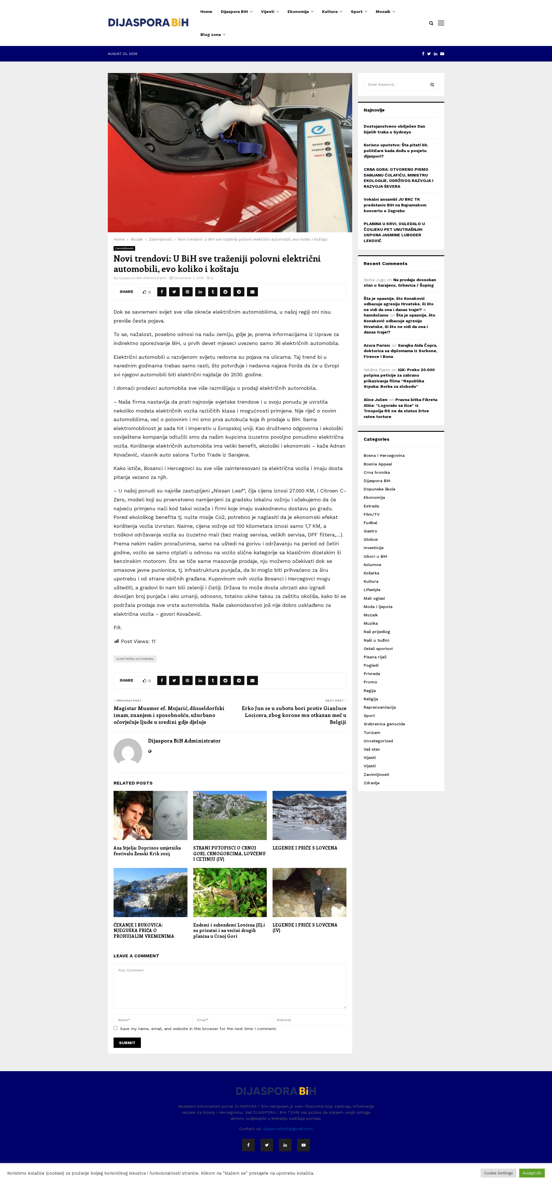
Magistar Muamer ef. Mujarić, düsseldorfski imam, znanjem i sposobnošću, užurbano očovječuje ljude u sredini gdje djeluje (169, 715)
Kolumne (372, 564)
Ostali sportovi (378, 648)
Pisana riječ (375, 657)
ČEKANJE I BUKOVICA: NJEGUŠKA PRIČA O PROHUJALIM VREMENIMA (144, 930)
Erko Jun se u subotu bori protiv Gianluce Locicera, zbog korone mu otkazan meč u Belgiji (294, 715)
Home (206, 11)
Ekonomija (298, 11)
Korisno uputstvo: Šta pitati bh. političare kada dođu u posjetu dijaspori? (396, 150)
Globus (371, 539)
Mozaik (383, 11)
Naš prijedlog (377, 631)
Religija (371, 699)
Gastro (370, 531)
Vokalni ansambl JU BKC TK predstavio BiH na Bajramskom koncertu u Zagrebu (395, 205)
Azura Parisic (377, 345)
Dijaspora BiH (234, 11)
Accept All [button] (532, 1173)
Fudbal (370, 522)
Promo (370, 682)
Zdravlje (371, 783)
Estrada (371, 506)
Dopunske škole (379, 489)
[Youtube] (303, 1145)
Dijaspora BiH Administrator (143, 278)
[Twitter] (266, 1145)
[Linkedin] (285, 1145)
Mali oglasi (374, 598)
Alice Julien (376, 399)
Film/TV (371, 514)
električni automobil (135, 658)
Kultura (330, 11)
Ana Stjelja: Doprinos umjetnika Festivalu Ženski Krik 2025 (147, 850)
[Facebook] (248, 1145)
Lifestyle (372, 589)
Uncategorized (378, 741)
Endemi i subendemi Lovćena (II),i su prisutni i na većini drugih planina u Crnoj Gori (229, 930)
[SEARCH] (432, 84)
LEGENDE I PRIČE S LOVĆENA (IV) (305, 927)
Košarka (371, 573)
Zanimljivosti (124, 248)
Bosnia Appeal (378, 464)
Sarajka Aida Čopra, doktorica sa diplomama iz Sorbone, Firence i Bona (400, 351)
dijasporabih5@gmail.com (288, 1128)
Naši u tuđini (376, 640)
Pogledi (371, 665)
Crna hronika (377, 472)
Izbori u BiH (375, 556)
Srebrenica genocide (384, 724)
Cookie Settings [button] (498, 1173)
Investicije (374, 547)
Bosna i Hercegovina (384, 455)
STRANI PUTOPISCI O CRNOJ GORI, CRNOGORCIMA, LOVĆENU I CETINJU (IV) (229, 853)
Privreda (372, 673)
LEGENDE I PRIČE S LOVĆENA (305, 848)
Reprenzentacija (380, 707)
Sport (357, 11)
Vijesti (267, 11)
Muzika (371, 623)
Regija (370, 690)
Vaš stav (372, 749)
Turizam (372, 732)
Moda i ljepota (378, 606)
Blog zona (210, 34)
